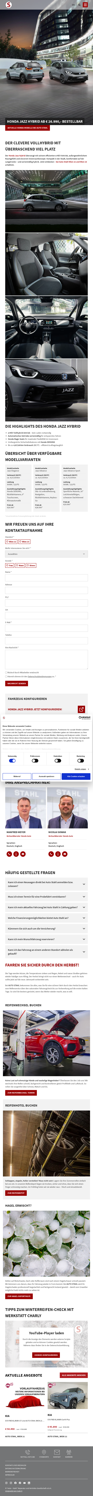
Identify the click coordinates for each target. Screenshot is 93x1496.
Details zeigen (80, 769)
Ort (6, 609)
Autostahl (15, 1483)
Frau (11, 565)
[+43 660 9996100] (16, 854)
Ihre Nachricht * (12, 647)
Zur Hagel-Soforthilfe (19, 1296)
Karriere (69, 1457)
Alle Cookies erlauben (76, 776)
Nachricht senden (16, 683)
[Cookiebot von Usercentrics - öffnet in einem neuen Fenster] (80, 718)
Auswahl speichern (46, 776)
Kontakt (57, 1457)
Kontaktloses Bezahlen (15, 1465)
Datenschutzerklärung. (51, 749)
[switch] (35, 761)
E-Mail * (8, 622)
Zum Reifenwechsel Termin (21, 1092)
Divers (32, 565)
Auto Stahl (24, 1483)
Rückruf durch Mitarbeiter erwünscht (23, 672)
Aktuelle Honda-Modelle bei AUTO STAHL (27, 127)
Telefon (8, 635)
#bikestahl (11, 1483)
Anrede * (9, 560)
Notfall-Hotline (28, 1457)
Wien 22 (12, 541)
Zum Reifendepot (15, 1193)
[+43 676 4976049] (58, 854)
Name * (8, 572)
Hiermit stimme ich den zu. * (31, 676)
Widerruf (17, 776)
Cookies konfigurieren (46, 1355)
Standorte (44, 1457)
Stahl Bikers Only (20, 1483)
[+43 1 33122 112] (9, 854)
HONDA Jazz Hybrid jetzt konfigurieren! (35, 709)
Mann (21, 565)
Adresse (8, 584)
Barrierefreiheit (12, 1471)
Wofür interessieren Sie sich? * (18, 548)
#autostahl (6, 1483)
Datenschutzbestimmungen (40, 676)
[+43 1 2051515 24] (51, 854)
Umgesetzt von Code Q (13, 1491)
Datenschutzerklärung (15, 1468)
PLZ (7, 597)
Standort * (9, 537)
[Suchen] (79, 4)
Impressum (10, 1475)
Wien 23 (25, 541)
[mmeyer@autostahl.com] (23, 854)
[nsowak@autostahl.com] (64, 854)
